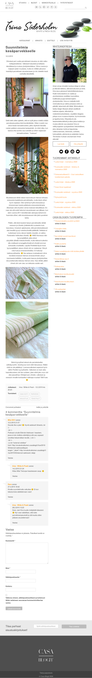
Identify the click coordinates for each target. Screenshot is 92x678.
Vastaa (10, 458)
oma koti (24, 394)
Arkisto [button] (39, 40)
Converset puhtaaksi (13, 407)
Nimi (8, 568)
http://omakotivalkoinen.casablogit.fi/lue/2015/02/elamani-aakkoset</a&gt (27, 451)
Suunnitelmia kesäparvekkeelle (21, 49)
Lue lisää (61, 144)
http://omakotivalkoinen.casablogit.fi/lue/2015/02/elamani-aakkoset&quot (26, 446)
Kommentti (10, 540)
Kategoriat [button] (24, 40)
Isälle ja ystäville (42, 407)
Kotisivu (9, 586)
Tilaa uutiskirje (74, 626)
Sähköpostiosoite (13, 577)
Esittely (51, 40)
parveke (35, 394)
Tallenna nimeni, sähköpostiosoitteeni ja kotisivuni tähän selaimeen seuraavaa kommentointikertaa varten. (25, 600)
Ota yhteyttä (66, 40)
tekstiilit (35, 398)
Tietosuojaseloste (46, 673)
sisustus (24, 398)
